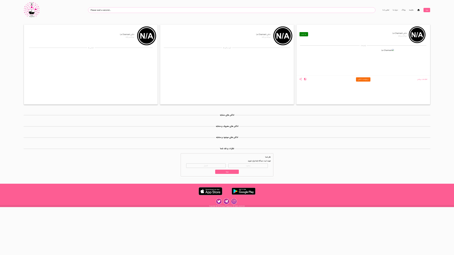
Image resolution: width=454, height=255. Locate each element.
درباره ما (395, 10)
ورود (426, 10)
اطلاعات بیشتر (422, 79)
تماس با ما (386, 10)
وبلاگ (403, 10)
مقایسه (411, 10)
